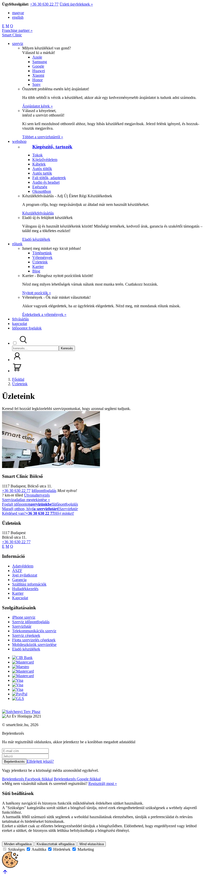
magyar (18, 13)
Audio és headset (46, 182)
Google (38, 66)
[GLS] (18, 698)
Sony (36, 84)
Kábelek (39, 164)
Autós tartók (42, 173)
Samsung (39, 62)
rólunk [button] (17, 244)
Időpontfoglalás (44, 490)
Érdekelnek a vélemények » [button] (44, 314)
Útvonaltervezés (37, 495)
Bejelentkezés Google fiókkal (77, 779)
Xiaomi (38, 75)
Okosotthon (41, 191)
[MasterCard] (23, 662)
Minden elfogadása (18, 844)
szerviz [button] (17, 43)
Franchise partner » (17, 30)
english (17, 17)
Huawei (38, 71)
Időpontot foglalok (27, 328)
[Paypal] (19, 694)
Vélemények (42, 257)
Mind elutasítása (92, 844)
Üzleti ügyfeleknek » (76, 4)
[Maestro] (20, 667)
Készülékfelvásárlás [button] (38, 213)
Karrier (38, 266)
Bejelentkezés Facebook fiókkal (27, 779)
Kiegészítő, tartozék (52, 146)
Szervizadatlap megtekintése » (26, 500)
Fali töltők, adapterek (49, 178)
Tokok (37, 155)
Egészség (39, 187)
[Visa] (17, 680)
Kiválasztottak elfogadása (55, 844)
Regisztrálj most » (102, 783)
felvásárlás (20, 319)
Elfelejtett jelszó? (40, 761)
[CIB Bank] (22, 657)
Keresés (67, 348)
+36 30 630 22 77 (44, 4)
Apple (37, 57)
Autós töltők (42, 169)
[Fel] (5, 873)
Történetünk (42, 253)
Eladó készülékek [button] (36, 239)
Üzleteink (40, 262)
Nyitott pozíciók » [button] (36, 293)
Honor (37, 80)
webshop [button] (19, 141)
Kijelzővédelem (44, 159)
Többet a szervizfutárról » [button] (42, 137)
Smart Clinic (12, 35)
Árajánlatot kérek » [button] (37, 106)
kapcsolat (19, 323)
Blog (36, 271)
